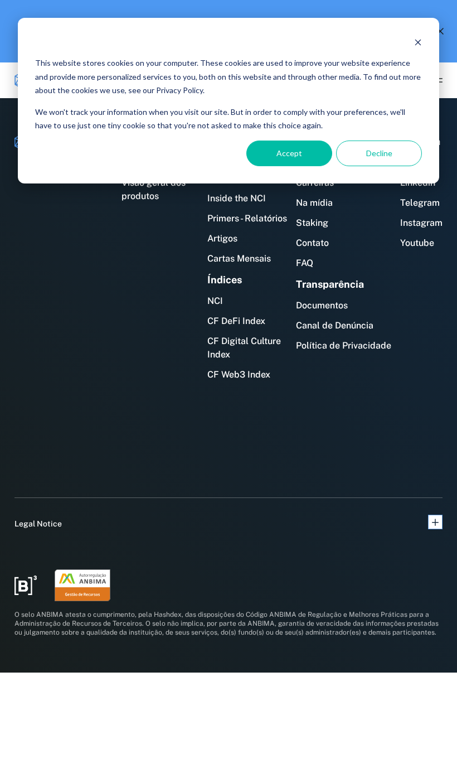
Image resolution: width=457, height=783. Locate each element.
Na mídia (314, 202)
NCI (215, 301)
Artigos (222, 238)
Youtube (417, 243)
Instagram (421, 223)
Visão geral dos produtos (153, 189)
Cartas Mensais (239, 258)
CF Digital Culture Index (244, 348)
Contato (312, 243)
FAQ (304, 263)
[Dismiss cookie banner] (418, 42)
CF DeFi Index (236, 321)
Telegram (420, 202)
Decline (379, 153)
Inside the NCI (236, 198)
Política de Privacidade (343, 345)
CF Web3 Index (238, 374)
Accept (289, 153)
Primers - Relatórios (247, 218)
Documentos (322, 305)
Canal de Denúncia (334, 325)
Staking (312, 223)
